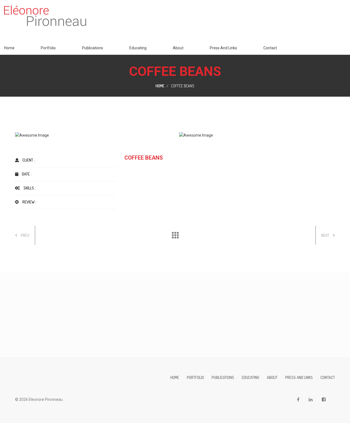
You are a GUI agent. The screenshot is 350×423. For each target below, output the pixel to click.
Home (9, 48)
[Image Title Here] (93, 135)
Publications (92, 48)
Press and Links (223, 48)
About (178, 48)
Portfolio (48, 48)
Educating (138, 48)
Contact (270, 48)
